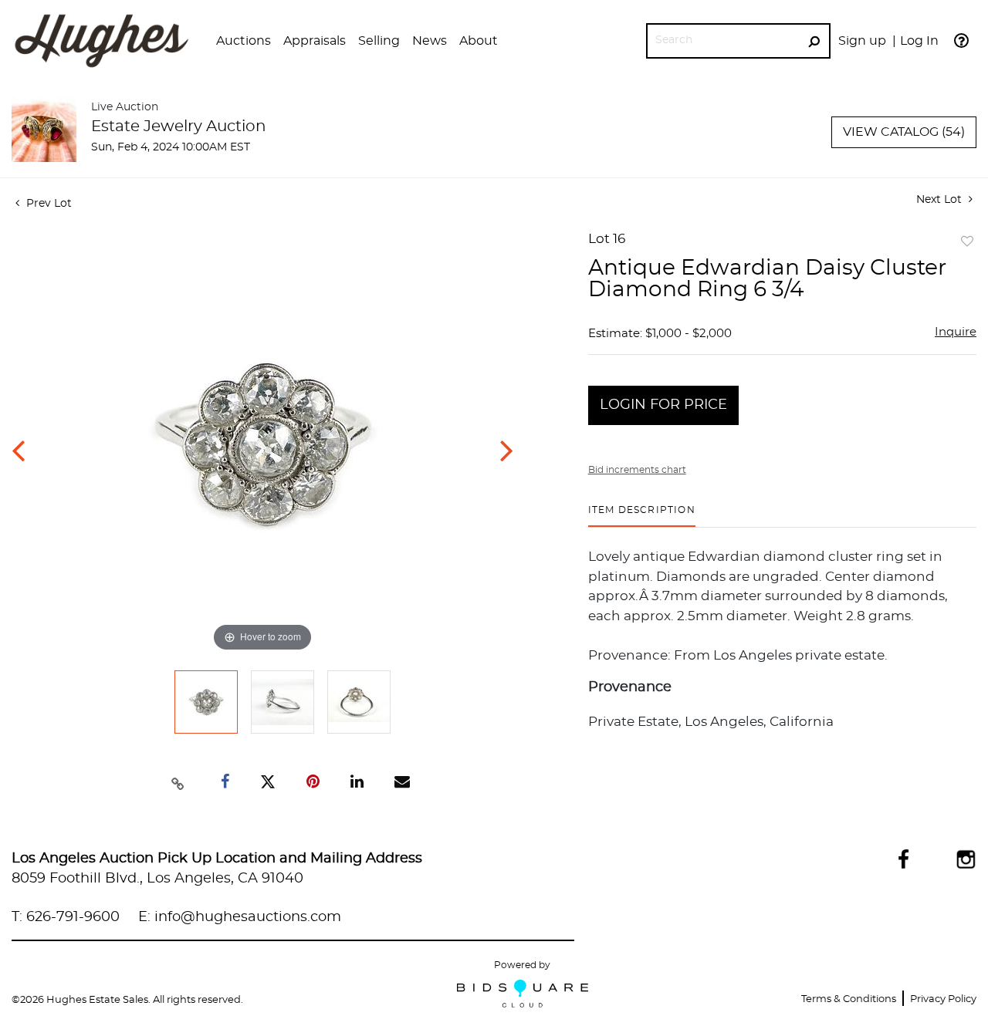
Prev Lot (47, 203)
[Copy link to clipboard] (178, 782)
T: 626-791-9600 (66, 917)
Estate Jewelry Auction (178, 126)
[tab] (641, 516)
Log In (919, 41)
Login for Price (663, 405)
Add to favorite (967, 242)
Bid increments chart (637, 469)
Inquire (955, 332)
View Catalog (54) (904, 132)
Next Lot (940, 199)
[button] (243, 41)
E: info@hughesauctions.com (239, 917)
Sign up (862, 41)
